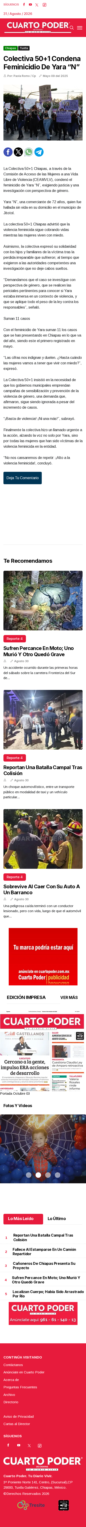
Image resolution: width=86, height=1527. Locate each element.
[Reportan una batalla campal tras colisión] (43, 720)
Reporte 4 (15, 638)
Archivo (9, 1395)
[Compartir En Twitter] (18, 155)
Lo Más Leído (20, 1218)
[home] (37, 27)
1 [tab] (28, 1088)
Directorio (10, 1402)
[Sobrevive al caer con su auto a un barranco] (43, 839)
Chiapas (10, 48)
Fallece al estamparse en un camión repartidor (44, 1251)
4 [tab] (57, 1088)
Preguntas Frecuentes (20, 1387)
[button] (43, 1066)
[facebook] (23, 4)
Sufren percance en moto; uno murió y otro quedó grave (38, 651)
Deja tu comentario (22, 478)
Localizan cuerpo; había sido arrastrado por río (48, 1293)
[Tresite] (31, 1505)
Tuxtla (24, 48)
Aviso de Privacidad (18, 1416)
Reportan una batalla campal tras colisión (43, 1237)
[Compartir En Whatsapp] (28, 155)
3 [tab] (48, 1088)
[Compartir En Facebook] (8, 155)
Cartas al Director (16, 1424)
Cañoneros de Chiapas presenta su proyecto (44, 1265)
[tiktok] (44, 4)
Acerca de (11, 1380)
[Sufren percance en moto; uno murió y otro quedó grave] (43, 600)
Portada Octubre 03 (15, 1093)
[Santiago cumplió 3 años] (43, 1154)
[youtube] (30, 4)
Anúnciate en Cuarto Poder (23, 1372)
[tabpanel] (43, 1053)
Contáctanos (13, 1365)
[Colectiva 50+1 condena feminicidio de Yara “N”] (43, 113)
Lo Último (57, 1218)
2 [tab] (38, 1088)
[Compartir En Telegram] (39, 155)
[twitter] (36, 4)
